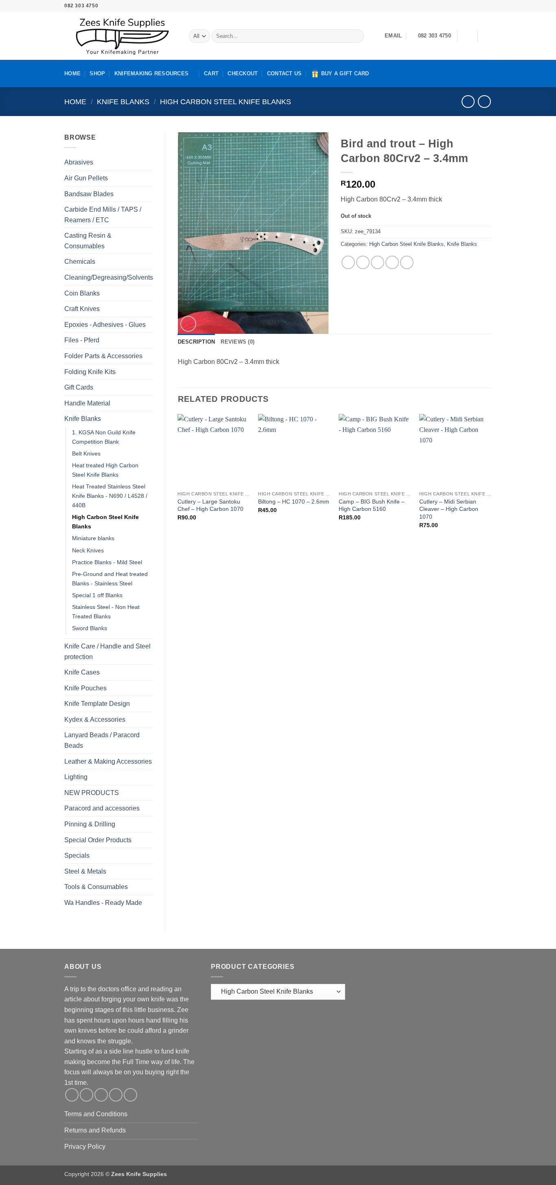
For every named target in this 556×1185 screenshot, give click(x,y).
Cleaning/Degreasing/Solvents (108, 277)
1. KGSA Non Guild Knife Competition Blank (104, 437)
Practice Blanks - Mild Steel (107, 562)
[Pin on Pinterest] (392, 262)
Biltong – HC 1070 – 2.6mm (293, 501)
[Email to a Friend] (377, 262)
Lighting (76, 776)
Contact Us (284, 73)
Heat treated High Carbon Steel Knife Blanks (105, 470)
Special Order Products (97, 840)
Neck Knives (88, 550)
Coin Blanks (82, 293)
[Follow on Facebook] (448, 6)
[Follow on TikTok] (464, 6)
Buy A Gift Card (345, 73)
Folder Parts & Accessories (103, 356)
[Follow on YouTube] (487, 6)
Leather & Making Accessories (108, 761)
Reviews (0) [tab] (237, 342)
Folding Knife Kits (90, 371)
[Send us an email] (472, 6)
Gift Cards (78, 387)
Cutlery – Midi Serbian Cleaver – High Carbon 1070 (448, 509)
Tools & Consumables (96, 886)
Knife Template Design (97, 703)
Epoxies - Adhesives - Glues (105, 324)
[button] (467, 36)
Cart (211, 73)
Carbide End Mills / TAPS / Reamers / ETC (102, 214)
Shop (97, 73)
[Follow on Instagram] (456, 6)
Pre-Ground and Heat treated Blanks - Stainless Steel (110, 579)
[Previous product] (484, 101)
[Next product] (468, 101)
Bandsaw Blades (89, 194)
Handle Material (87, 403)
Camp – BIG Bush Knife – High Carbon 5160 (372, 505)
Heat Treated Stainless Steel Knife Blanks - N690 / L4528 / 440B (109, 495)
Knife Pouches (85, 688)
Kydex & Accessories (94, 719)
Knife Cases (82, 672)
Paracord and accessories (102, 808)
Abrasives (78, 162)
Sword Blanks (89, 628)
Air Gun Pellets (86, 178)
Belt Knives (86, 453)
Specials (77, 855)
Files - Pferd (81, 340)
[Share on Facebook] (348, 262)
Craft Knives (82, 308)
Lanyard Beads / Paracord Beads (102, 740)
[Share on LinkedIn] (407, 262)
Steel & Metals (85, 871)
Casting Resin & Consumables (88, 241)
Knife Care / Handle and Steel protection (107, 651)
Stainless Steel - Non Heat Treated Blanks (106, 612)
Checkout (243, 73)
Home (72, 73)
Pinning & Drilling (89, 824)
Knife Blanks (123, 101)
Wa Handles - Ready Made (103, 902)
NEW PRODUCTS (91, 792)
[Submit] (356, 36)
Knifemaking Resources (151, 73)
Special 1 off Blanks (97, 595)
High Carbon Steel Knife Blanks (225, 101)
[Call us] (479, 6)
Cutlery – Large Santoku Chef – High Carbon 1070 (210, 505)
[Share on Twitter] (363, 262)
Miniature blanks (93, 538)
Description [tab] (196, 342)
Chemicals (79, 261)
